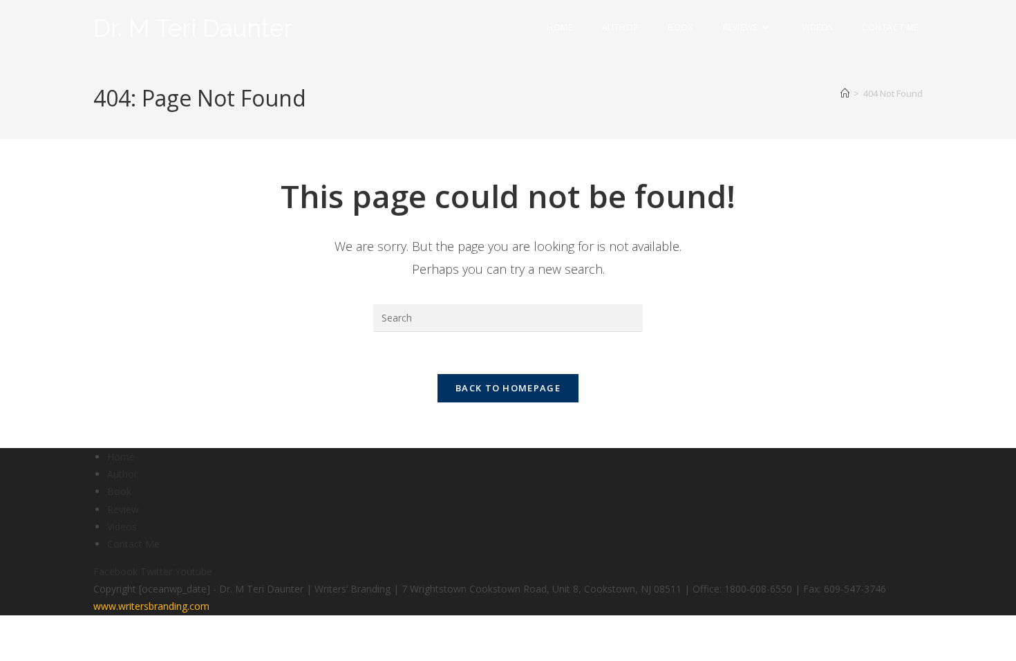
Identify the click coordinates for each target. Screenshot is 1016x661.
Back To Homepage (508, 388)
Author (122, 474)
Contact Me (133, 543)
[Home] (844, 93)
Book (119, 491)
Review (123, 509)
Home (121, 456)
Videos (122, 526)
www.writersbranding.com (151, 606)
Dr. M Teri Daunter (192, 28)
